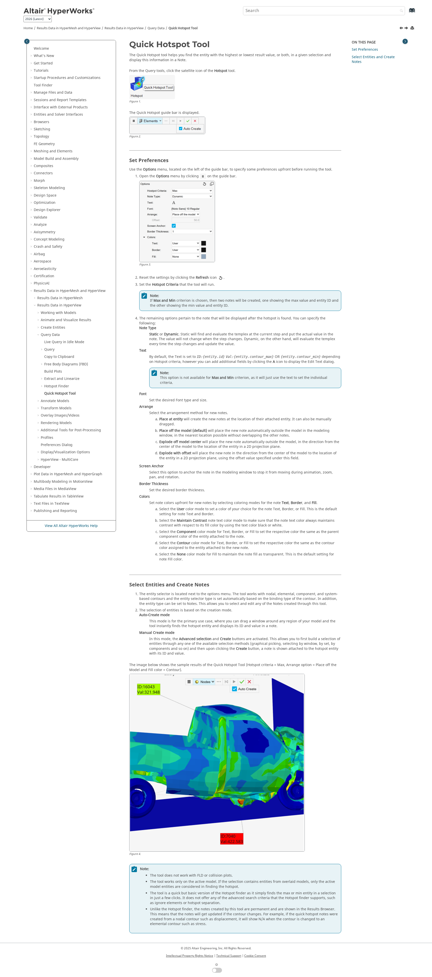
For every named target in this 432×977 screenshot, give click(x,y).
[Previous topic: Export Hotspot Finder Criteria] (402, 29)
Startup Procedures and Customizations (67, 77)
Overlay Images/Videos (60, 415)
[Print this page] (413, 28)
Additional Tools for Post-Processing (71, 430)
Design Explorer (47, 210)
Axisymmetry (44, 232)
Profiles (47, 437)
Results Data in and (68, 28)
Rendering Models (56, 423)
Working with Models (58, 312)
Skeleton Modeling (49, 188)
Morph (39, 180)
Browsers (41, 122)
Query (156, 28)
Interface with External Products (61, 107)
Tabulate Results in (59, 496)
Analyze (40, 224)
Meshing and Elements (53, 151)
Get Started (43, 63)
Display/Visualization (65, 452)
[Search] (400, 11)
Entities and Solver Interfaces (58, 114)
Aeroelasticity (45, 268)
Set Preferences (365, 49)
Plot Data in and (68, 474)
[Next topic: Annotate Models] (407, 29)
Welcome (41, 48)
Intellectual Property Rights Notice (189, 956)
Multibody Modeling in (63, 481)
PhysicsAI (42, 283)
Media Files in (55, 488)
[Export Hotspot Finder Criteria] (402, 29)
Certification (44, 276)
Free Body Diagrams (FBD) (66, 364)
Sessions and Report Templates (60, 100)
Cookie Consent (255, 956)
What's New (44, 55)
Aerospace (42, 261)
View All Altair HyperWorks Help (71, 525)
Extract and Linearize (62, 378)
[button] (32, 48)
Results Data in (124, 28)
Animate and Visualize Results (66, 320)
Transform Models (56, 408)
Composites (43, 166)
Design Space (45, 195)
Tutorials (41, 70)
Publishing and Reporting (55, 510)
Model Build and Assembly (56, 158)
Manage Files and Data (53, 92)
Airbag (39, 254)
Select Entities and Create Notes (373, 59)
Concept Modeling (49, 239)
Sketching (42, 129)
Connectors (43, 173)
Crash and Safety (48, 246)
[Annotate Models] (407, 29)
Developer (42, 467)
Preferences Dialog (56, 445)
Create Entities (53, 327)
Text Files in (51, 503)
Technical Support (228, 956)
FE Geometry (44, 144)
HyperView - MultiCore (59, 459)
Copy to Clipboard (59, 356)
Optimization (45, 202)
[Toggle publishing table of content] (27, 41)
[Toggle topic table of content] (405, 41)
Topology (41, 136)
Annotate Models (55, 401)
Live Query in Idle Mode (64, 342)
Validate (40, 217)
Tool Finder (43, 85)
